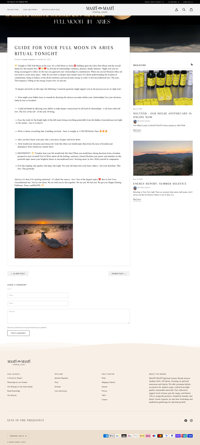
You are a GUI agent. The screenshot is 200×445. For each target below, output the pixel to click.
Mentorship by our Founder (17, 382)
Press (56, 382)
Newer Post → (119, 273)
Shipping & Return (108, 382)
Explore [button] (59, 374)
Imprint (104, 386)
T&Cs (104, 395)
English (186, 2)
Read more (137, 130)
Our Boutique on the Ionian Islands (20, 386)
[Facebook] (185, 420)
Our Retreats (12, 395)
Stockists (58, 386)
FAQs (104, 378)
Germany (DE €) (17, 436)
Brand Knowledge (13, 391)
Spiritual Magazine (61, 378)
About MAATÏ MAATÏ (153, 2)
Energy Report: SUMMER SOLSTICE (160, 183)
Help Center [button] (108, 374)
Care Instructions (61, 391)
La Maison (172, 2)
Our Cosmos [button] (13, 374)
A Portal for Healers (14, 378)
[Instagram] (191, 420)
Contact (104, 399)
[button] (14, 9)
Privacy (104, 391)
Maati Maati (14, 442)
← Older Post (18, 273)
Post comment (18, 333)
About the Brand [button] (157, 374)
